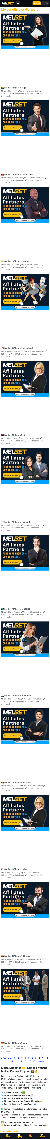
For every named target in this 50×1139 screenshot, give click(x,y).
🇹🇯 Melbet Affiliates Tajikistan (16, 695)
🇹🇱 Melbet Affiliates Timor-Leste (17, 174)
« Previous (6, 1057)
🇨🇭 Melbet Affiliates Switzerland (17, 348)
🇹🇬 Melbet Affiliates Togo (13, 87)
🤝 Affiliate (41, 1136)
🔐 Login (7, 1136)
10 (47, 1057)
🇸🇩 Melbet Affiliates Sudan (14, 869)
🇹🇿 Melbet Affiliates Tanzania (15, 609)
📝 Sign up (19, 1136)
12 (12, 1061)
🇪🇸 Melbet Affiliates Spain (14, 1043)
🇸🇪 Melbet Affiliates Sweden (15, 261)
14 (21, 1061)
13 (16, 1061)
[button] (18, 3)
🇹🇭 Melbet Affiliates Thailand (15, 522)
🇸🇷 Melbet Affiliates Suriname (16, 782)
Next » (41, 1061)
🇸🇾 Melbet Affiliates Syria (13, 435)
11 (7, 1061)
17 (34, 1061)
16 (30, 1061)
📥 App (30, 1136)
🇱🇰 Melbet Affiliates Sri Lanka (15, 956)
